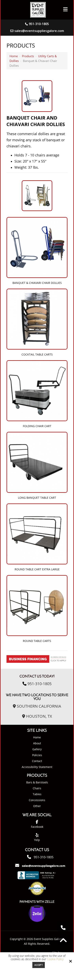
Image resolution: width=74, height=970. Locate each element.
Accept (38, 965)
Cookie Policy (55, 959)
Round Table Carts (37, 641)
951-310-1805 (39, 24)
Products (28, 56)
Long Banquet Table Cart (37, 497)
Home (13, 56)
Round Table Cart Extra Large (37, 569)
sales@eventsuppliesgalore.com (39, 31)
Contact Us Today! (37, 676)
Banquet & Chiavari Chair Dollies (37, 283)
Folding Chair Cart (37, 426)
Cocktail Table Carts (37, 354)
